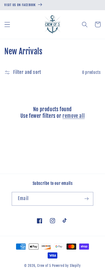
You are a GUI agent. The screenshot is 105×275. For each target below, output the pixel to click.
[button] (7, 24)
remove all (73, 116)
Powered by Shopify (66, 266)
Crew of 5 (44, 266)
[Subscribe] (86, 199)
